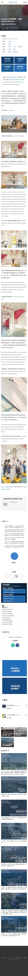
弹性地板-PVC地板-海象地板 (7, 613)
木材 (14, 46)
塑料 (10, 46)
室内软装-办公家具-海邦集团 (7, 624)
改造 (14, 49)
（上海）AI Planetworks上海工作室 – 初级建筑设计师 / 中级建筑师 (14, 538)
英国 (10, 41)
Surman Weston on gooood (17, 79)
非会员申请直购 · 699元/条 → (8, 596)
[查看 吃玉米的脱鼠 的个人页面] (4, 706)
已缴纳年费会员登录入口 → (8, 601)
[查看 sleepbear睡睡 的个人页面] (4, 716)
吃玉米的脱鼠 (10, 705)
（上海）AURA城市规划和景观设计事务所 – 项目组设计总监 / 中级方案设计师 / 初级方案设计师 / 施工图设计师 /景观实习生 (14, 534)
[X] (16, 576)
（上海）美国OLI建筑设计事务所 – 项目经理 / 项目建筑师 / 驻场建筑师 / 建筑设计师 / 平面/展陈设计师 (14, 530)
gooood (13, 2)
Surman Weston (13, 39)
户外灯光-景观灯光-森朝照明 (7, 622)
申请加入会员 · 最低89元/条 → (8, 598)
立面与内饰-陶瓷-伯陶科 (6, 617)
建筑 (10, 44)
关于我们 (3, 957)
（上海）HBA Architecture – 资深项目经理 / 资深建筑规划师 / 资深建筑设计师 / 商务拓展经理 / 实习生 (14, 546)
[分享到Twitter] (7, 28)
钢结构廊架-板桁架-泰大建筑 (7, 609)
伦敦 (10, 49)
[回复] (27, 705)
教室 (10, 52)
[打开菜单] (2, 2)
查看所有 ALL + (5, 607)
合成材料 (20, 46)
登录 (14, 637)
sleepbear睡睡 (11, 715)
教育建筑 (15, 52)
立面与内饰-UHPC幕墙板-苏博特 (8, 615)
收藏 (15, 28)
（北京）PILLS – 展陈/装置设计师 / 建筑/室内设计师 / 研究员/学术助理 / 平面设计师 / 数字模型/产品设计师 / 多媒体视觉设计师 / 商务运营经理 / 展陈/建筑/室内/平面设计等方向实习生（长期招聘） (14, 542)
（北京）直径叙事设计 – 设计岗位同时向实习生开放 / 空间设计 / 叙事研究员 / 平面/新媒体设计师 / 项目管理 (14, 526)
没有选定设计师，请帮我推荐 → (9, 592)
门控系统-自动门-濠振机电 (7, 611)
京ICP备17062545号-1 (19, 957)
